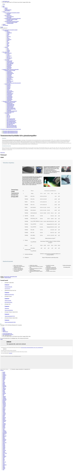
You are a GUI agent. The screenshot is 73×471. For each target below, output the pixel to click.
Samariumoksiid (9, 97)
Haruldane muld (9, 20)
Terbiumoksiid (9, 98)
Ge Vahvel (8, 58)
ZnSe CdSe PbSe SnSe (11, 123)
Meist (3, 6)
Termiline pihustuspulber (11, 108)
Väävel (8, 42)
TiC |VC (8, 117)
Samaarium (9, 86)
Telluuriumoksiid (10, 79)
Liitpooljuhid (9, 17)
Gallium (8, 38)
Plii (7, 41)
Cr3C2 (8, 113)
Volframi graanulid (10, 107)
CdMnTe (8, 51)
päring (1, 339)
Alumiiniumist (9, 32)
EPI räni (8, 56)
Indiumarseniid (9, 61)
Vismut (8, 34)
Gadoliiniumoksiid (10, 93)
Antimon (8, 31)
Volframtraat (7, 308)
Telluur (8, 45)
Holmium (8, 85)
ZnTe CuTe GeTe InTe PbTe (12, 126)
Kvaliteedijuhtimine (8, 9)
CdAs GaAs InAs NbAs (11, 118)
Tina (7, 44)
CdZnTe (8, 50)
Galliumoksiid (9, 76)
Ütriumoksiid (9, 100)
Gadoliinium (9, 84)
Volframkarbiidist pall (10, 104)
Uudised (4, 24)
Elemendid (8, 13)
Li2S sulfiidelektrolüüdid (11, 121)
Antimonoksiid (9, 74)
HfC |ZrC (8, 116)
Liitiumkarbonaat (10, 72)
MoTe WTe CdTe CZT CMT (12, 127)
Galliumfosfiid (9, 65)
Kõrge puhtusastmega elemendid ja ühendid (12, 12)
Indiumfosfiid (9, 64)
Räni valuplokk (9, 57)
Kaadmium (9, 36)
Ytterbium (8, 88)
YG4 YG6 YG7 (7, 288)
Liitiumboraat (9, 71)
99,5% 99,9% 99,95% (8, 302)
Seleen (8, 43)
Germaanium (9, 39)
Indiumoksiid (9, 78)
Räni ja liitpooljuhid (8, 15)
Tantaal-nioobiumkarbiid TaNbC (10, 322)
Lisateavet (7, 284)
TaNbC (8, 114)
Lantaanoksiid (9, 95)
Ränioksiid (8, 80)
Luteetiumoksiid (9, 96)
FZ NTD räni (9, 55)
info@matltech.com (6, 1)
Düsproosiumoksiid (10, 91)
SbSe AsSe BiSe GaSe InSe (11, 122)
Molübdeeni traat (10, 103)
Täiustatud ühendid (10, 23)
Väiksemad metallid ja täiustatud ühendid (12, 21)
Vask (7, 37)
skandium (8, 87)
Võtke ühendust (5, 25)
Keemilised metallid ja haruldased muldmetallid (13, 18)
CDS (8, 48)
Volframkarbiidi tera (10, 106)
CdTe (8, 49)
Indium (8, 40)
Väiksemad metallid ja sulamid (12, 22)
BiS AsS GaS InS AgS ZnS (11, 120)
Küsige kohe (2, 152)
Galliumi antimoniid (10, 62)
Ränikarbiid (9, 66)
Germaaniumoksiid (10, 77)
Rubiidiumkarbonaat (10, 73)
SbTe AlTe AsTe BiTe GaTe (11, 125)
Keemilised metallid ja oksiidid (12, 19)
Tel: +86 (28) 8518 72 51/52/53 (8, 334)
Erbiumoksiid (9, 92)
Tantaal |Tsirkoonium (10, 111)
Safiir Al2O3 (9, 68)
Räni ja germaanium (10, 16)
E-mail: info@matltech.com (7, 333)
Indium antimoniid (10, 63)
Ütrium (8, 89)
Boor (8, 35)
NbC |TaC (8, 115)
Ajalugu (6, 8)
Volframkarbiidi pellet (10, 105)
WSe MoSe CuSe (10, 124)
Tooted (4, 11)
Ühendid (8, 14)
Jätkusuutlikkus (7, 10)
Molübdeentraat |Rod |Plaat (9, 294)
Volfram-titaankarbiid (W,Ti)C (10, 316)
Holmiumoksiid (9, 94)
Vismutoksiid (9, 75)
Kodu (3, 5)
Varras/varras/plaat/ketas (9, 310)
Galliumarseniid (9, 60)
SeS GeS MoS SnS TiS (11, 119)
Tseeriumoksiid (9, 90)
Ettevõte (6, 7)
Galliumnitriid (9, 67)
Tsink (8, 46)
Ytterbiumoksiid (9, 99)
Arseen (8, 33)
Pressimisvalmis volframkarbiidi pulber (10, 276)
